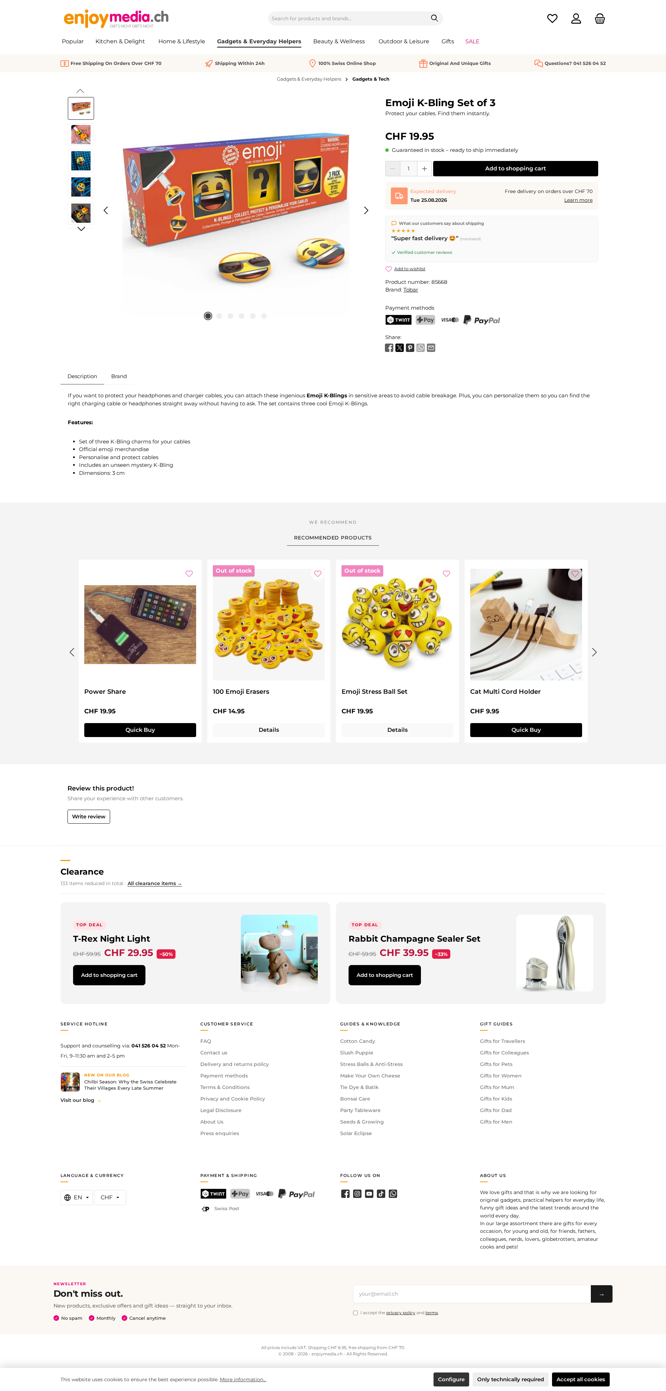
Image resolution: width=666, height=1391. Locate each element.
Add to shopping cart (515, 168)
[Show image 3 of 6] (230, 316)
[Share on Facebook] (389, 347)
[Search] (435, 18)
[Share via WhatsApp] (420, 347)
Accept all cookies (581, 1379)
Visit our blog (77, 1100)
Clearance (82, 872)
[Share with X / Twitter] (399, 347)
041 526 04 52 (148, 1046)
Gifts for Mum (497, 1087)
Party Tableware (360, 1110)
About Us (211, 1122)
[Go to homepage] (116, 18)
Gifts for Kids (496, 1099)
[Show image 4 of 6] (241, 316)
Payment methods (224, 1076)
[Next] (366, 210)
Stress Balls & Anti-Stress (371, 1064)
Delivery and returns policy (234, 1064)
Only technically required (510, 1379)
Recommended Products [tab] (333, 538)
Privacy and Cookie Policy (232, 1099)
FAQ (205, 1041)
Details (269, 730)
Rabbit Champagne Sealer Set (414, 939)
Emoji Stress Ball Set (375, 692)
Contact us (213, 1052)
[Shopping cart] (598, 19)
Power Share (105, 692)
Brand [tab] (119, 376)
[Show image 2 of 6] (219, 316)
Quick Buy (140, 730)
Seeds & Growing (362, 1122)
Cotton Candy (357, 1041)
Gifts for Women (501, 1076)
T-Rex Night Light (111, 939)
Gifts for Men (496, 1122)
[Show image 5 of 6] (253, 316)
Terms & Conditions (225, 1087)
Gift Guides (496, 1023)
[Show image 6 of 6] (264, 316)
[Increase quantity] (424, 168)
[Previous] (106, 210)
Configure (451, 1379)
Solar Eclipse (356, 1133)
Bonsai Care (355, 1099)
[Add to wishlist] (189, 574)
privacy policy (400, 1312)
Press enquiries (219, 1133)
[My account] (576, 19)
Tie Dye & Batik (359, 1087)
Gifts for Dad (496, 1110)
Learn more (578, 200)
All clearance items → (155, 883)
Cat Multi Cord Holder (505, 692)
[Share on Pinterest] (410, 347)
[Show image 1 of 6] (208, 316)
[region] (220, 210)
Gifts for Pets (496, 1064)
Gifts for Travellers (502, 1041)
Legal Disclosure (221, 1110)
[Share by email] (431, 347)
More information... (243, 1379)
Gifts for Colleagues (504, 1052)
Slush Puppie (356, 1052)
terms (431, 1312)
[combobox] (347, 18)
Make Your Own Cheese (370, 1076)
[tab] (82, 376)
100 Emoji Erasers (241, 692)
